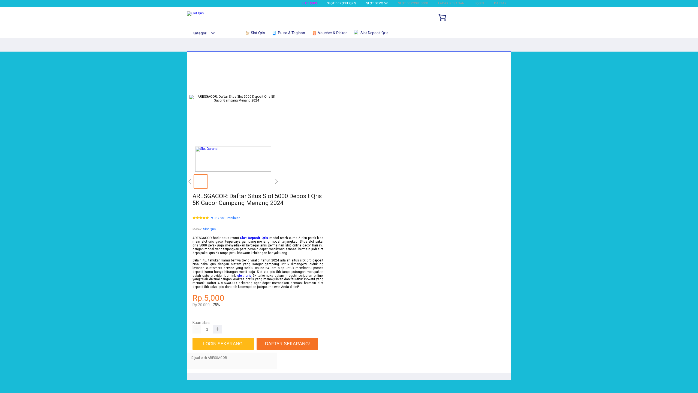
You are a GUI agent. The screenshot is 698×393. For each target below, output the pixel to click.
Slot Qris (309, 3)
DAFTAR (500, 3)
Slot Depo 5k (377, 3)
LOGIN (479, 3)
